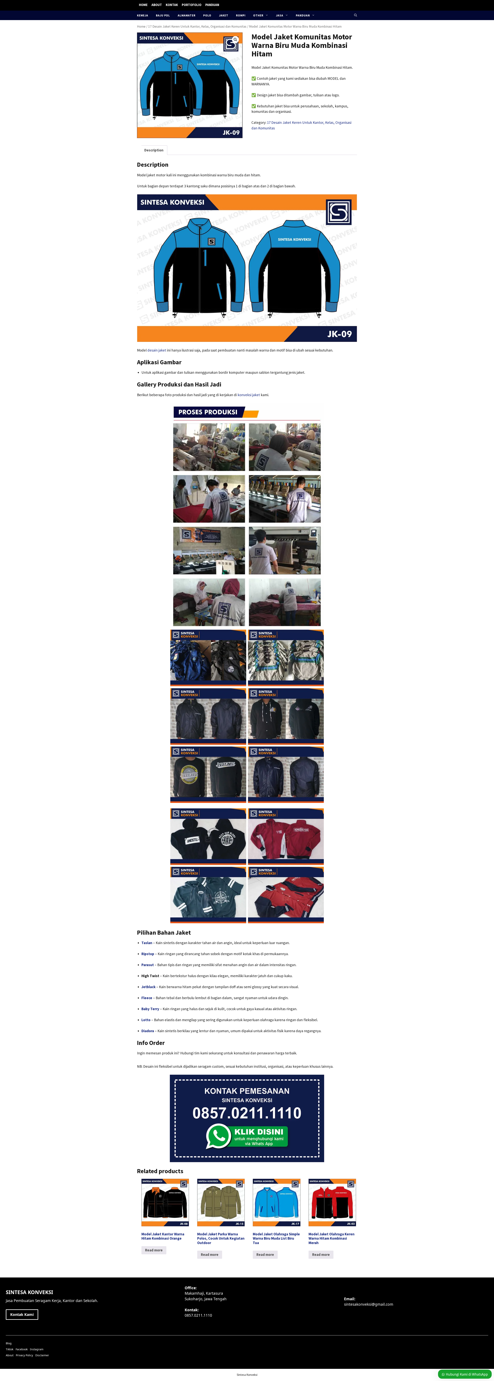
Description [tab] (153, 150)
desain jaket (156, 350)
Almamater (186, 15)
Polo (207, 15)
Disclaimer (42, 1355)
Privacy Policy (24, 1355)
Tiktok (9, 1349)
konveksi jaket (249, 394)
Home (143, 5)
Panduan (212, 5)
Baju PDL (163, 15)
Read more (154, 1250)
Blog (9, 1343)
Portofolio (191, 5)
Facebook (22, 1349)
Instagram (36, 1349)
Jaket (223, 15)
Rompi (240, 15)
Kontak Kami (22, 1314)
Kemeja (142, 15)
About (156, 5)
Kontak (172, 5)
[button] (355, 15)
